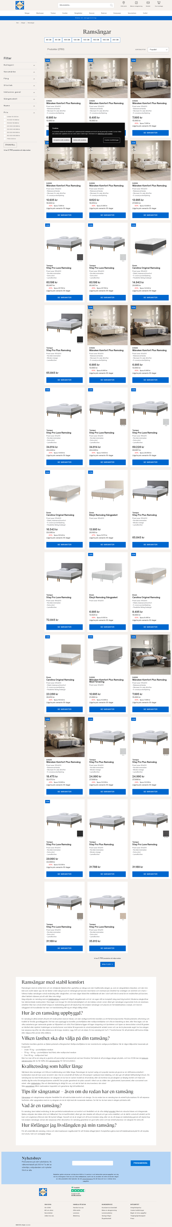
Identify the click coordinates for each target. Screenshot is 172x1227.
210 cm (116, 40)
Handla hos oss (78, 1207)
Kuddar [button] (65, 13)
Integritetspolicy (135, 1207)
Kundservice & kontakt (109, 1207)
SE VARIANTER (150, 133)
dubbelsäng (35, 1083)
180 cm (106, 40)
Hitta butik (76, 1210)
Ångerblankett (106, 1218)
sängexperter (54, 1061)
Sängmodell (10, 99)
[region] (87, 135)
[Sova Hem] (20, 5)
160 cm (96, 40)
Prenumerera (140, 1163)
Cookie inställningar (112, 140)
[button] (111, 5)
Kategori (9, 65)
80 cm (48, 40)
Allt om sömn (48, 1210)
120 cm (77, 40)
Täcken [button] (53, 13)
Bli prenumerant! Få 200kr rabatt (86, 18)
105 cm (67, 40)
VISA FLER (106, 964)
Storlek (8, 85)
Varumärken (48, 1213)
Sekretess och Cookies (105, 134)
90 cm (57, 40)
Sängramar (26, 1097)
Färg (6, 79)
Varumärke (10, 72)
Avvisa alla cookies (79, 140)
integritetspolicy (87, 1179)
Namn (7, 106)
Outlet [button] (145, 13)
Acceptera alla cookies (61, 140)
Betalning (76, 1216)
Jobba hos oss (49, 1216)
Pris (6, 113)
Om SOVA (47, 1207)
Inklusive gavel (12, 92)
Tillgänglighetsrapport (137, 1216)
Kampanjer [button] (117, 13)
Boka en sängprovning (109, 1210)
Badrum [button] (104, 13)
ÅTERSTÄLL (10, 145)
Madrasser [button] (40, 13)
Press (132, 1218)
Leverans (76, 1213)
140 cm (86, 40)
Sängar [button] (27, 13)
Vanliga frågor (106, 1216)
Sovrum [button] (91, 13)
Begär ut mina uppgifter (138, 1213)
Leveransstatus (107, 1213)
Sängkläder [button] (78, 13)
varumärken (30, 1086)
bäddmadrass (53, 999)
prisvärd (112, 1111)
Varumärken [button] (132, 13)
